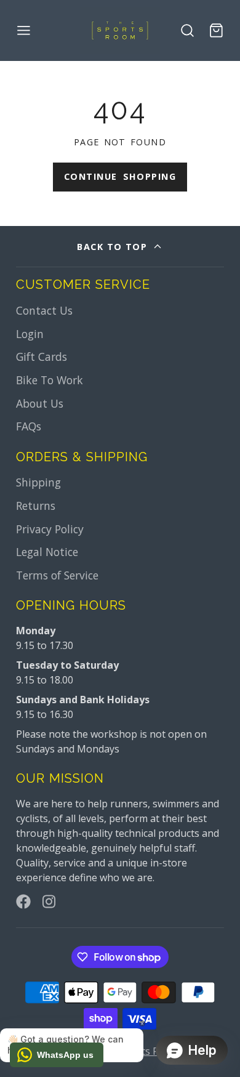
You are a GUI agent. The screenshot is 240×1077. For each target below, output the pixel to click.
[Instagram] (49, 901)
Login (30, 333)
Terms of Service (57, 575)
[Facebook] (23, 901)
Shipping (38, 482)
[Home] (120, 30)
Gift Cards (41, 356)
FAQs (28, 426)
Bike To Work (49, 380)
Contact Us (44, 310)
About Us (39, 403)
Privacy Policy (50, 529)
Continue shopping (120, 176)
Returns (35, 505)
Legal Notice (47, 551)
